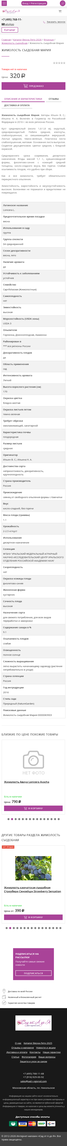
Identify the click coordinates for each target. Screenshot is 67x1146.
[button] (8, 819)
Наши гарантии (52, 1052)
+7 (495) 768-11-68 (33, 1073)
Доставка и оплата (17, 105)
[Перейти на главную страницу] (11, 11)
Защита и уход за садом (33, 1061)
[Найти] (62, 3)
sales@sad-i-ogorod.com (33, 1081)
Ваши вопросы (46, 1056)
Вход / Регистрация (34, 3)
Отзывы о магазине (22, 1047)
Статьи (15, 1056)
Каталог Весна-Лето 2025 (38, 1043)
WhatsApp (8, 24)
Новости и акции (46, 1047)
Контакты (35, 1052)
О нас (18, 1043)
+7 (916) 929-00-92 (33, 1077)
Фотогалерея (29, 1056)
